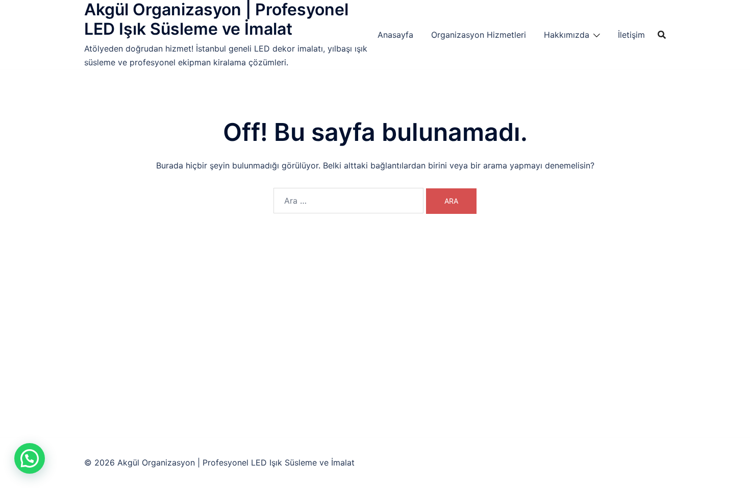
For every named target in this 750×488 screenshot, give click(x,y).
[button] (29, 458)
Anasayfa (395, 35)
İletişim (631, 35)
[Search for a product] (662, 35)
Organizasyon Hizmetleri (478, 35)
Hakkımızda (566, 35)
